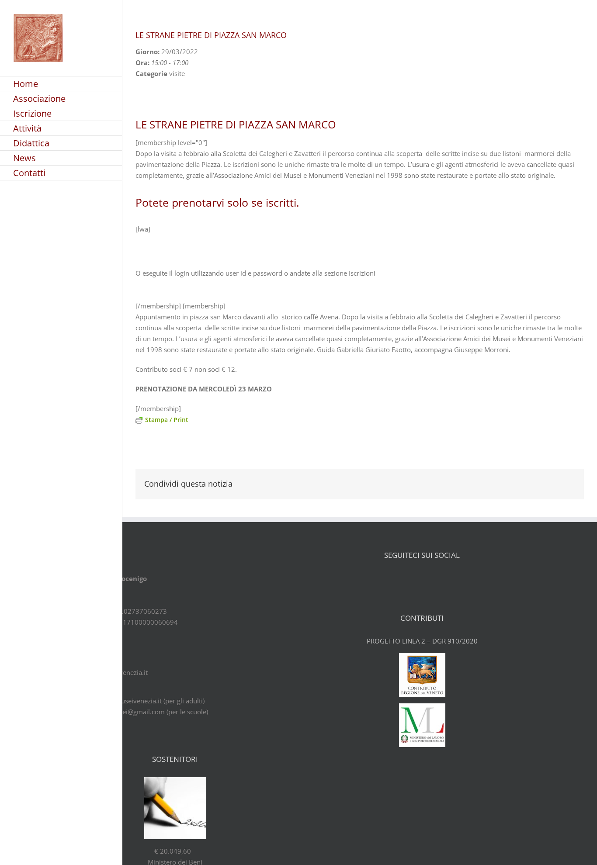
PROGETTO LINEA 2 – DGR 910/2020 (422, 641)
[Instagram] (445, 579)
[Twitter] (414, 579)
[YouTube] (429, 579)
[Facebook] (399, 579)
